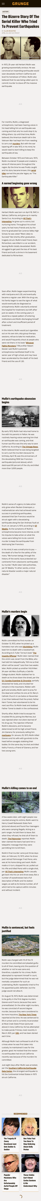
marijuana (6, 735)
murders (16, 143)
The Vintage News (30, 447)
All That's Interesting (14, 871)
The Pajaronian (14, 838)
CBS (17, 1033)
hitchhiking (27, 647)
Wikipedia (35, 634)
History (6, 11)
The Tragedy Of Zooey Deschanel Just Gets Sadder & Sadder (10, 1144)
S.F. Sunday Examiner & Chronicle (16, 680)
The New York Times (27, 1014)
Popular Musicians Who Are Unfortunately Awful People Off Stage (11, 1182)
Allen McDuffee (10, 31)
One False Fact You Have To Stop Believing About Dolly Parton (29, 1144)
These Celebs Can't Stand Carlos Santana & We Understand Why (30, 1180)
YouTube (35, 206)
